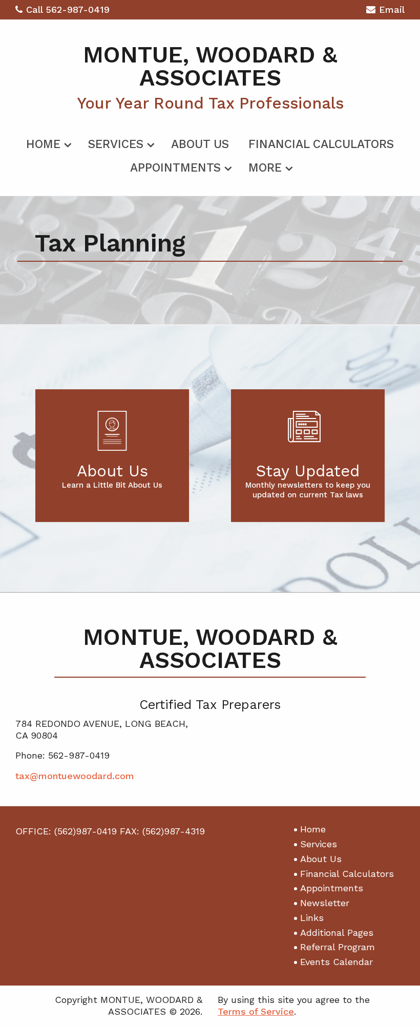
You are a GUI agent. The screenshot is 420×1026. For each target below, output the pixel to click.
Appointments (175, 168)
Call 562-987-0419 (68, 9)
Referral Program (337, 946)
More (265, 168)
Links (312, 917)
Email (392, 9)
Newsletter (324, 902)
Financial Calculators (321, 144)
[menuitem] (47, 142)
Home (43, 144)
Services (115, 144)
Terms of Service (256, 1011)
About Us (200, 144)
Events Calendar (336, 961)
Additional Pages (336, 932)
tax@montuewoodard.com (74, 775)
